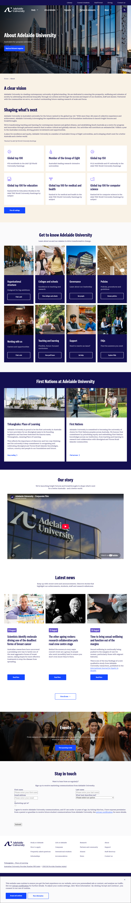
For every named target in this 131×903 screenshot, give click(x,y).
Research (83, 842)
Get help (81, 355)
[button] (124, 879)
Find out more (74, 455)
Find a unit (19, 297)
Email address (20, 795)
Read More (16, 677)
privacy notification (104, 812)
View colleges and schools (50, 296)
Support (108, 847)
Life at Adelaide (61, 842)
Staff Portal (98, 2)
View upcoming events (65, 748)
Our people (81, 296)
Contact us (121, 2)
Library (69, 2)
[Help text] (15, 801)
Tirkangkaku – (16, 863)
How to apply (35, 847)
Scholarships (35, 856)
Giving (110, 2)
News (82, 856)
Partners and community (89, 847)
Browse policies (112, 296)
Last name (80, 790)
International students (63, 851)
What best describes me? (86, 795)
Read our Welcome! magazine (14, 48)
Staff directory (110, 851)
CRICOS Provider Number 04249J (54, 866)
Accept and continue (16, 895)
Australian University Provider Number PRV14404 (22, 866)
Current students (83, 2)
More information (38, 896)
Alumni (82, 851)
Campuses (59, 847)
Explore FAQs (112, 355)
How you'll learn (50, 355)
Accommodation (61, 856)
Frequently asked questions (40, 851)
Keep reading (12, 455)
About (107, 842)
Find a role (19, 355)
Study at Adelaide (36, 842)
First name (18, 790)
